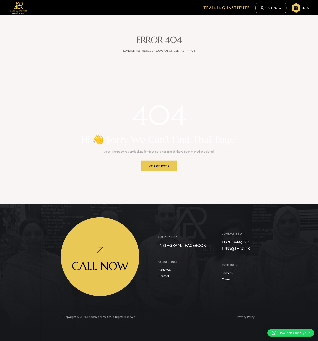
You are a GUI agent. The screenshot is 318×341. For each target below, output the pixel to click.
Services (227, 273)
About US (164, 269)
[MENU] (296, 8)
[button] (290, 333)
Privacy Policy (246, 317)
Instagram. (170, 245)
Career (226, 279)
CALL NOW (273, 8)
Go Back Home (159, 165)
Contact (163, 276)
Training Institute (227, 8)
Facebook (195, 245)
